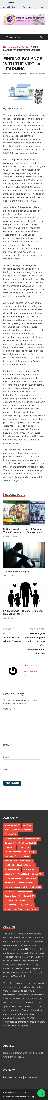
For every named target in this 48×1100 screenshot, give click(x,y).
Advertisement (12, 825)
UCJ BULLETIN (23, 900)
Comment (9, 709)
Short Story (25, 891)
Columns (10, 843)
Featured (11, 861)
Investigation (30, 869)
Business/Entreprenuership (18, 830)
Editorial (24, 847)
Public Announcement (16, 887)
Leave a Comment (37, 74)
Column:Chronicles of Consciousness (22, 838)
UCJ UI (24, 74)
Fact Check (11, 856)
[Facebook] (23, 7)
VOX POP (31, 909)
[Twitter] (29, 7)
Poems (31, 878)
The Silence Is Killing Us (16, 571)
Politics (10, 883)
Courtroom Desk (27, 843)
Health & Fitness (25, 865)
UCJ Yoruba (11, 905)
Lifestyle (10, 874)
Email (7, 757)
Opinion (25, 47)
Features (26, 861)
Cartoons (10, 834)
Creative (10, 847)
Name (7, 745)
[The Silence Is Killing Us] (24, 555)
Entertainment (13, 852)
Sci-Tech (10, 891)
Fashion (24, 856)
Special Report (13, 896)
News (23, 874)
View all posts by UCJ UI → (31, 673)
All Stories (15, 47)
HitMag (31, 1096)
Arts (27, 825)
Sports (29, 896)
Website (7, 769)
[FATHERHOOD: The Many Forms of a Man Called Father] (24, 594)
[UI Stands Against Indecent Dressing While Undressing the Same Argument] (24, 513)
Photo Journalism (14, 878)
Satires (35, 887)
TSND (9, 900)
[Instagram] (36, 7)
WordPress (19, 1096)
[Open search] (41, 37)
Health (10, 865)
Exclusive (30, 852)
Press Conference (27, 883)
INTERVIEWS (12, 869)
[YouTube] (42, 7)
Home (6, 47)
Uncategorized (14, 909)
